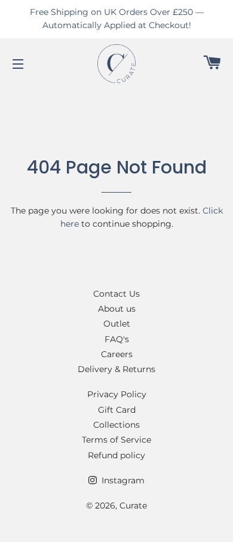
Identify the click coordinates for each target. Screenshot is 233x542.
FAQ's (117, 339)
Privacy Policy (116, 394)
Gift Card (117, 409)
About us (117, 308)
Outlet (116, 323)
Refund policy (116, 455)
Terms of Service (116, 439)
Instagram (122, 480)
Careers (117, 354)
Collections (116, 424)
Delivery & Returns (116, 369)
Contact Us (116, 293)
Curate (133, 505)
